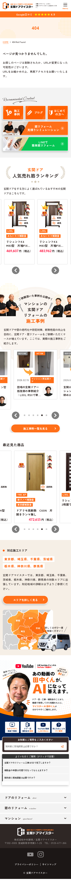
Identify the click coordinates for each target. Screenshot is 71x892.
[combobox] (35, 746)
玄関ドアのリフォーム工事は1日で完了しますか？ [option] (27, 762)
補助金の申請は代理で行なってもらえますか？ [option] (26, 770)
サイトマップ (49, 864)
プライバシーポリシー (26, 864)
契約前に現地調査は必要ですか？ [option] (19, 777)
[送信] (62, 746)
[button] (15, 270)
